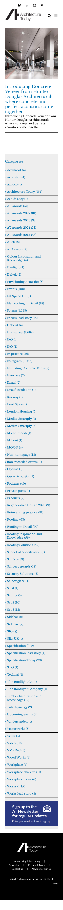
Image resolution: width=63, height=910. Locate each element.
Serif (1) (12, 588)
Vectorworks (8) (18, 729)
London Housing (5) (21, 411)
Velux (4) (13, 736)
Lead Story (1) (17, 404)
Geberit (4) (15, 325)
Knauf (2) (13, 382)
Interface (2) (16, 375)
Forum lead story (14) (22, 318)
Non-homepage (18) (21, 455)
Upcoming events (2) (22, 714)
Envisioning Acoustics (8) (25, 282)
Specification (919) (20, 646)
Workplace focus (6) (21, 779)
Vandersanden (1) (19, 721)
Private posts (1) (18, 491)
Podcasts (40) (16, 483)
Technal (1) (15, 674)
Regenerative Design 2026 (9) (28, 505)
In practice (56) (18, 354)
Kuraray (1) (15, 397)
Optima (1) (15, 469)
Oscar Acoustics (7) (20, 476)
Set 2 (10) (13, 602)
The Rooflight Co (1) (22, 682)
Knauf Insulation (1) (21, 390)
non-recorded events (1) (24, 462)
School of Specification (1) (26, 552)
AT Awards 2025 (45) (21, 235)
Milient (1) (14, 440)
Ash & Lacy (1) (17, 199)
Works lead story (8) (21, 793)
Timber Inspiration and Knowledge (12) (24, 698)
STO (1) (12, 667)
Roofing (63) (16, 519)
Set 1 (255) (14, 595)
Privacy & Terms (36, 865)
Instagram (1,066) (19, 361)
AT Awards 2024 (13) (21, 227)
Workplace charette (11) (24, 772)
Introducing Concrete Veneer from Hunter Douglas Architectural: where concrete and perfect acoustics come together (29, 99)
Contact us (17, 868)
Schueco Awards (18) (21, 566)
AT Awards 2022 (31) (21, 213)
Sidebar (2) (15, 617)
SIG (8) (12, 631)
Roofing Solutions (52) (23, 545)
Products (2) (15, 498)
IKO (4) (12, 339)
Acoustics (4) (16, 177)
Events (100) (16, 289)
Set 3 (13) (13, 610)
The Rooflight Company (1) (27, 689)
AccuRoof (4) (16, 170)
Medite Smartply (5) (21, 426)
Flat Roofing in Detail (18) (25, 303)
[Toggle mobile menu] (56, 16)
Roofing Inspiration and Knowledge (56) (24, 535)
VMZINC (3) (16, 750)
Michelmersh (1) (19, 433)
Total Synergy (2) (19, 707)
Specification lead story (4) (26, 653)
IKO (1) (12, 346)
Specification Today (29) (24, 660)
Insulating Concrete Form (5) (28, 368)
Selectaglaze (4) (18, 581)
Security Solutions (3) (22, 574)
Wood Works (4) (18, 757)
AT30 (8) (13, 242)
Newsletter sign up (41, 868)
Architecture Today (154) (24, 191)
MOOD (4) (15, 447)
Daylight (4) (15, 267)
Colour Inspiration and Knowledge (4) (24, 258)
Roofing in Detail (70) (22, 527)
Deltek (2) (14, 274)
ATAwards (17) (17, 249)
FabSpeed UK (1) (19, 296)
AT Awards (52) (18, 206)
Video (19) (14, 743)
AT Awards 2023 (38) (21, 220)
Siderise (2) (15, 624)
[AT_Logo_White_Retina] (31, 844)
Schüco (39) (15, 559)
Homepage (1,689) (20, 332)
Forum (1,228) (17, 310)
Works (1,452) (17, 786)
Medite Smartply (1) (21, 419)
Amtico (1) (14, 184)
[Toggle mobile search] (49, 16)
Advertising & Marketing (27, 861)
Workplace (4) (17, 765)
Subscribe (14, 865)
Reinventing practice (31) (25, 512)
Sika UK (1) (15, 638)
